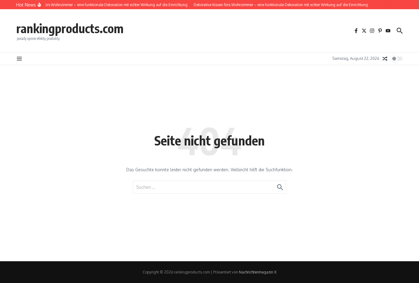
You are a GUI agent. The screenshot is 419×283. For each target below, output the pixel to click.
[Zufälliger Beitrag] (384, 58)
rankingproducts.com (70, 28)
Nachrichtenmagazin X (257, 272)
